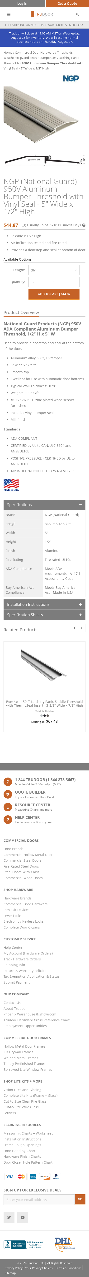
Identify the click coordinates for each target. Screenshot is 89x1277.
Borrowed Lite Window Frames (28, 1069)
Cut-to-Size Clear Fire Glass (25, 1101)
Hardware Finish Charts (22, 1156)
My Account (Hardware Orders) (28, 953)
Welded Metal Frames (21, 1058)
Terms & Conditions (68, 1268)
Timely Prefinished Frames (25, 1063)
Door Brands (13, 849)
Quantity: (17, 281)
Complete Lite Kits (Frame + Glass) (30, 1095)
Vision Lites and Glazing (22, 1090)
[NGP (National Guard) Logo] (70, 78)
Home (8, 52)
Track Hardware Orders (22, 959)
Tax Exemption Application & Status (32, 976)
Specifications (19, 504)
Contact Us (12, 1002)
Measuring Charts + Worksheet (28, 1133)
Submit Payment (17, 982)
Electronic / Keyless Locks (24, 921)
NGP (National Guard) (62, 514)
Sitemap (10, 1273)
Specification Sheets (25, 614)
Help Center (13, 947)
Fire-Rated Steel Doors (21, 866)
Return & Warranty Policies (25, 970)
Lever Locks (13, 915)
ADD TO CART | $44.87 (54, 294)
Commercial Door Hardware (34, 52)
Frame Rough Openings (22, 1145)
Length (18, 270)
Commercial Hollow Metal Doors (29, 854)
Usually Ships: (54, 225)
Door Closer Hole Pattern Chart (28, 1162)
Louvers (10, 1113)
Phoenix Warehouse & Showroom (30, 1014)
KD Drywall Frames (18, 1052)
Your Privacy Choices (39, 1268)
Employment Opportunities (25, 1025)
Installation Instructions (28, 604)
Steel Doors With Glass (21, 872)
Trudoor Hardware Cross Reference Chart (37, 1020)
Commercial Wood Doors (23, 878)
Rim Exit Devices (16, 909)
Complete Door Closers (22, 927)
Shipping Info (14, 965)
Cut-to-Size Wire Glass (21, 1107)
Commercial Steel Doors (23, 860)
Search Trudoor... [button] (77, 14)
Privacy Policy (14, 1268)
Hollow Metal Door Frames (24, 1046)
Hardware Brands (18, 898)
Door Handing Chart (19, 1150)
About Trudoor (15, 1008)
